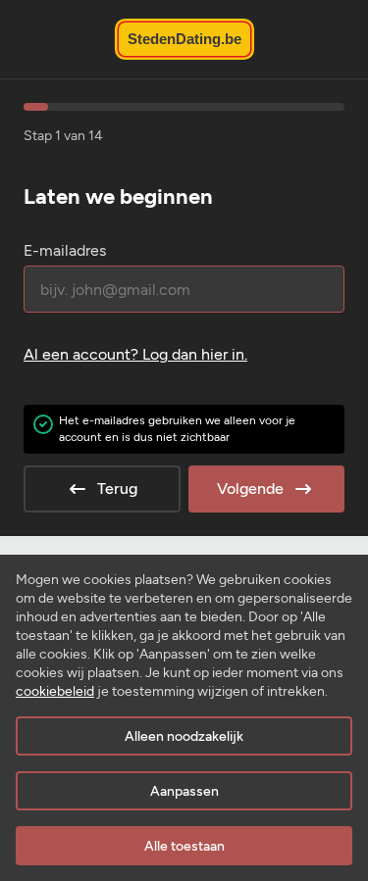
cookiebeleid (55, 691)
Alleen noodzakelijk (184, 736)
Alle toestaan (184, 846)
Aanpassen (184, 791)
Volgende (250, 488)
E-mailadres (65, 250)
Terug (117, 488)
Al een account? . (135, 354)
